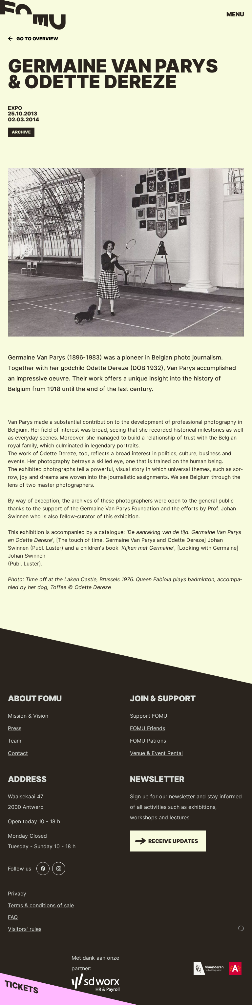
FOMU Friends (147, 728)
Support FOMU (148, 715)
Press (14, 728)
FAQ (13, 917)
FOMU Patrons (148, 740)
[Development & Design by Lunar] (241, 928)
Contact (18, 753)
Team (14, 740)
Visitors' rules (24, 929)
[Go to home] (33, 16)
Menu (235, 14)
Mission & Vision (28, 715)
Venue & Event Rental (156, 753)
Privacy (17, 893)
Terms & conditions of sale (41, 905)
